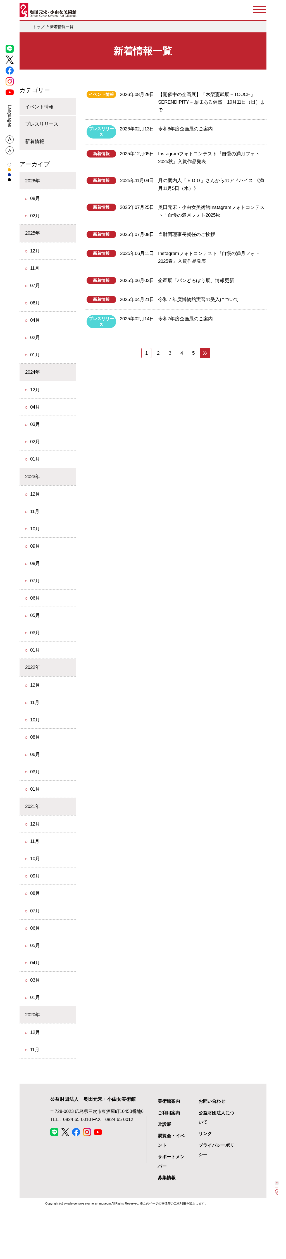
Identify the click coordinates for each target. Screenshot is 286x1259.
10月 (35, 528)
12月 (35, 251)
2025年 (32, 233)
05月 (35, 615)
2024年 (32, 372)
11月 (34, 268)
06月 (35, 303)
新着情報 (34, 141)
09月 (35, 546)
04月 (35, 320)
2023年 (32, 476)
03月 (35, 424)
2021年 (32, 806)
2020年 (32, 1014)
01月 (35, 354)
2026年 (32, 180)
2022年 (32, 667)
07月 (35, 285)
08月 (35, 198)
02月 (35, 215)
